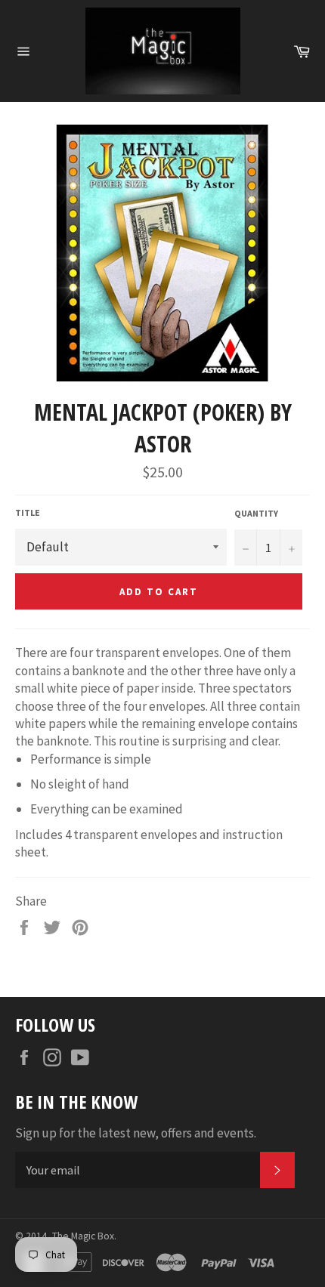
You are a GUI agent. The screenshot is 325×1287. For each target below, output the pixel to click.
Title (27, 512)
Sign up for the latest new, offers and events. (135, 1133)
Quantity (256, 513)
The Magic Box (83, 1236)
